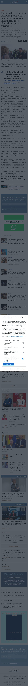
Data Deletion (6, 368)
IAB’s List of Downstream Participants (15, 336)
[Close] (25, 317)
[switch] (23, 343)
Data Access (14, 368)
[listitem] (14, 340)
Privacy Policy (21, 368)
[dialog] (14, 343)
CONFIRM (8, 364)
